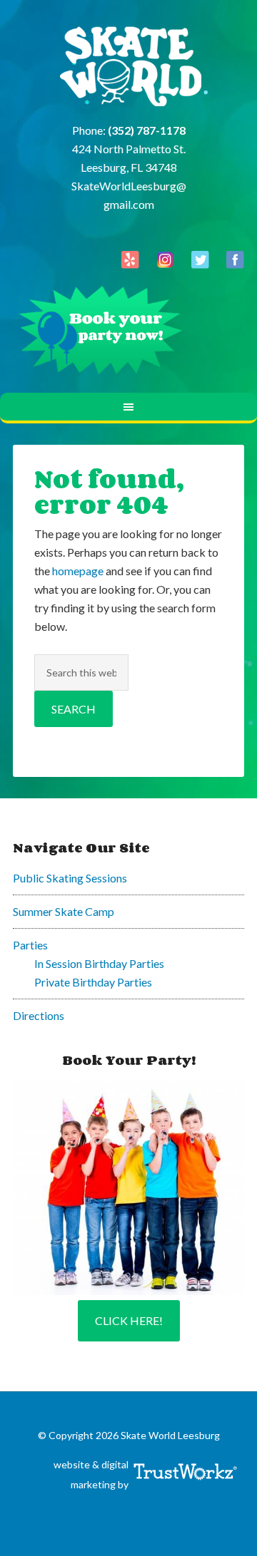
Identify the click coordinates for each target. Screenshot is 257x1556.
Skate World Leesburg (128, 67)
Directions (38, 1015)
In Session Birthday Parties (99, 963)
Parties (30, 945)
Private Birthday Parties (93, 982)
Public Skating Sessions (70, 878)
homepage (78, 570)
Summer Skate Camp (63, 911)
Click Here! (129, 1320)
